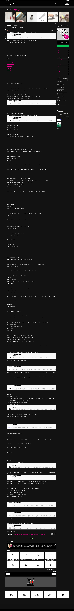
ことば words (63, 62)
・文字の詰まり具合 (10, 64)
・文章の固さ (9, 66)
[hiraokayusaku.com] (11, 3)
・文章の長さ (9, 68)
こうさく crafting (63, 59)
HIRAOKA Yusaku (11, 30)
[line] (5, 38)
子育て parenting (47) (60, 94)
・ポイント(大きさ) (10, 62)
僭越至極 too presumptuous (26, 534)
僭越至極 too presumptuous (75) (62, 91)
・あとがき (9, 70)
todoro (66, 3)
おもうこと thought (63, 57)
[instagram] (67, 0)
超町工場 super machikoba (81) (61, 100)
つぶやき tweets (63, 64)
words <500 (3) (59, 81)
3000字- (32, 534)
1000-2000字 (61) (64, 78)
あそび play (63, 50)
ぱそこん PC (63, 69)
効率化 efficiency (36, 534)
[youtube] (68, 0)
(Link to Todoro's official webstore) (21, 10)
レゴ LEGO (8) (59, 90)
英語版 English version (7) (61, 99)
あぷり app (63, 52)
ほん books (63, 71)
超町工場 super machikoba (18, 534)
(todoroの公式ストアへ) (17, 9)
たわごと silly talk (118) (60, 84)
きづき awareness (42, 534)
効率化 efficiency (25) (60, 93)
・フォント (9, 60)
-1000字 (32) (59, 78)
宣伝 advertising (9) (60, 96)
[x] (66, 0)
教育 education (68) (60, 97)
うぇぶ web (10, 534)
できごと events (63, 66)
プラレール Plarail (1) (60, 87)
